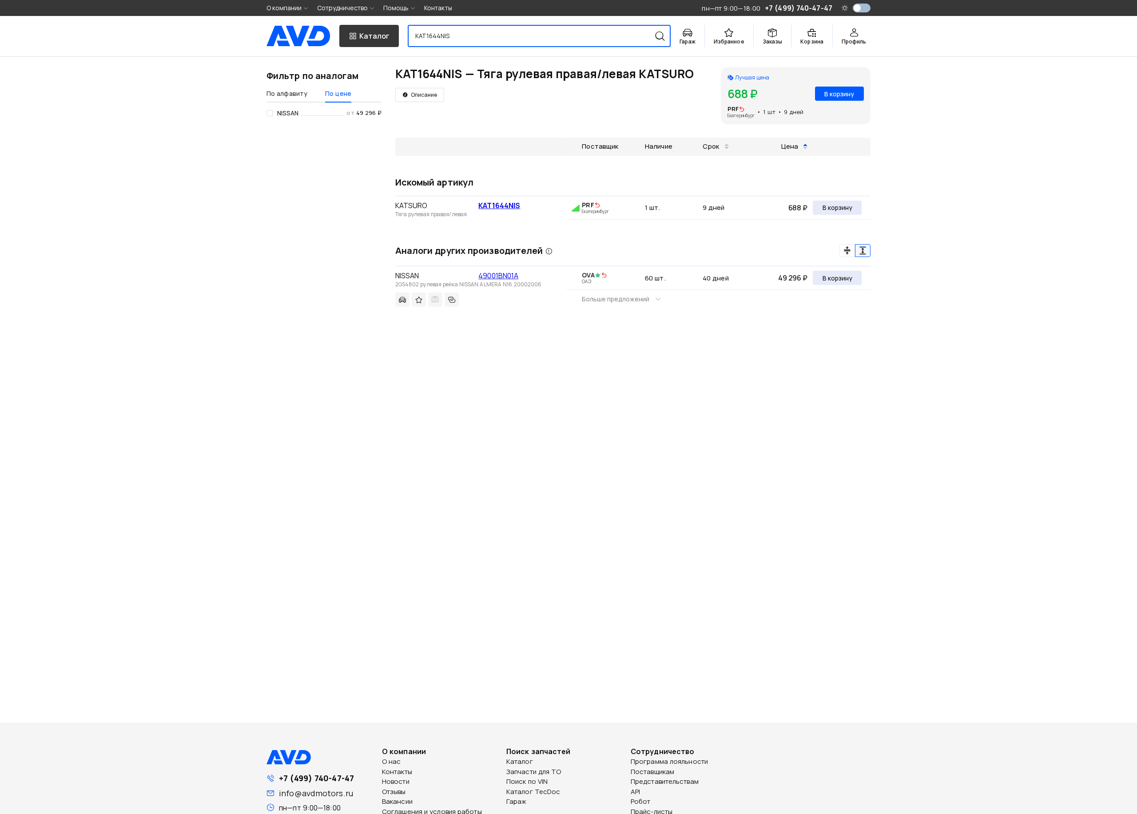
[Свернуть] (847, 250)
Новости (395, 781)
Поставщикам (652, 771)
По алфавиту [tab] (286, 93)
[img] (741, 110)
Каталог (519, 761)
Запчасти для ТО (533, 771)
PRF (733, 109)
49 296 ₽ (792, 278)
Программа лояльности (669, 761)
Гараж (516, 801)
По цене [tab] (338, 93)
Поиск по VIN (527, 781)
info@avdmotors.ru (316, 793)
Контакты (438, 8)
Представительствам (665, 781)
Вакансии (397, 801)
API (635, 791)
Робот (641, 801)
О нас (391, 761)
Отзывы (394, 791)
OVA (588, 275)
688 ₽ (797, 208)
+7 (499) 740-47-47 (316, 778)
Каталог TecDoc (533, 791)
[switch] (862, 8)
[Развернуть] (863, 250)
